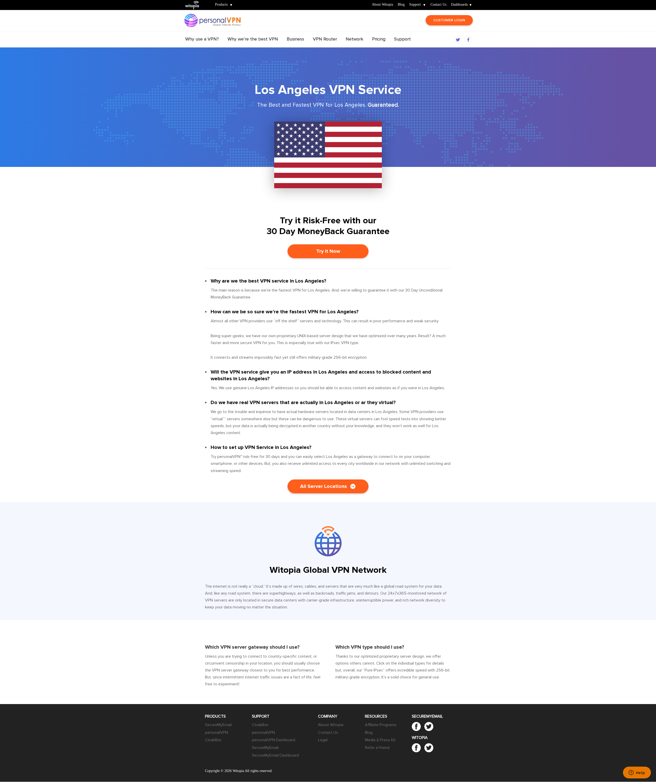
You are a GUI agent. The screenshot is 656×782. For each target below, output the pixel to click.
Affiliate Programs (380, 724)
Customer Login (449, 20)
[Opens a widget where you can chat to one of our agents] (637, 773)
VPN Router (325, 39)
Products (221, 4)
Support (415, 4)
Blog (401, 4)
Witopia (194, 1)
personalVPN (216, 732)
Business (295, 39)
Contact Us (438, 4)
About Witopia (382, 4)
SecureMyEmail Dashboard (275, 755)
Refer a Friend (377, 747)
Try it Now (328, 251)
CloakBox (213, 740)
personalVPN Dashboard (273, 740)
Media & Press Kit (380, 740)
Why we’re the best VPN (253, 39)
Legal (322, 740)
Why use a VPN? (202, 39)
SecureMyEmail (218, 724)
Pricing (378, 39)
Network (354, 39)
